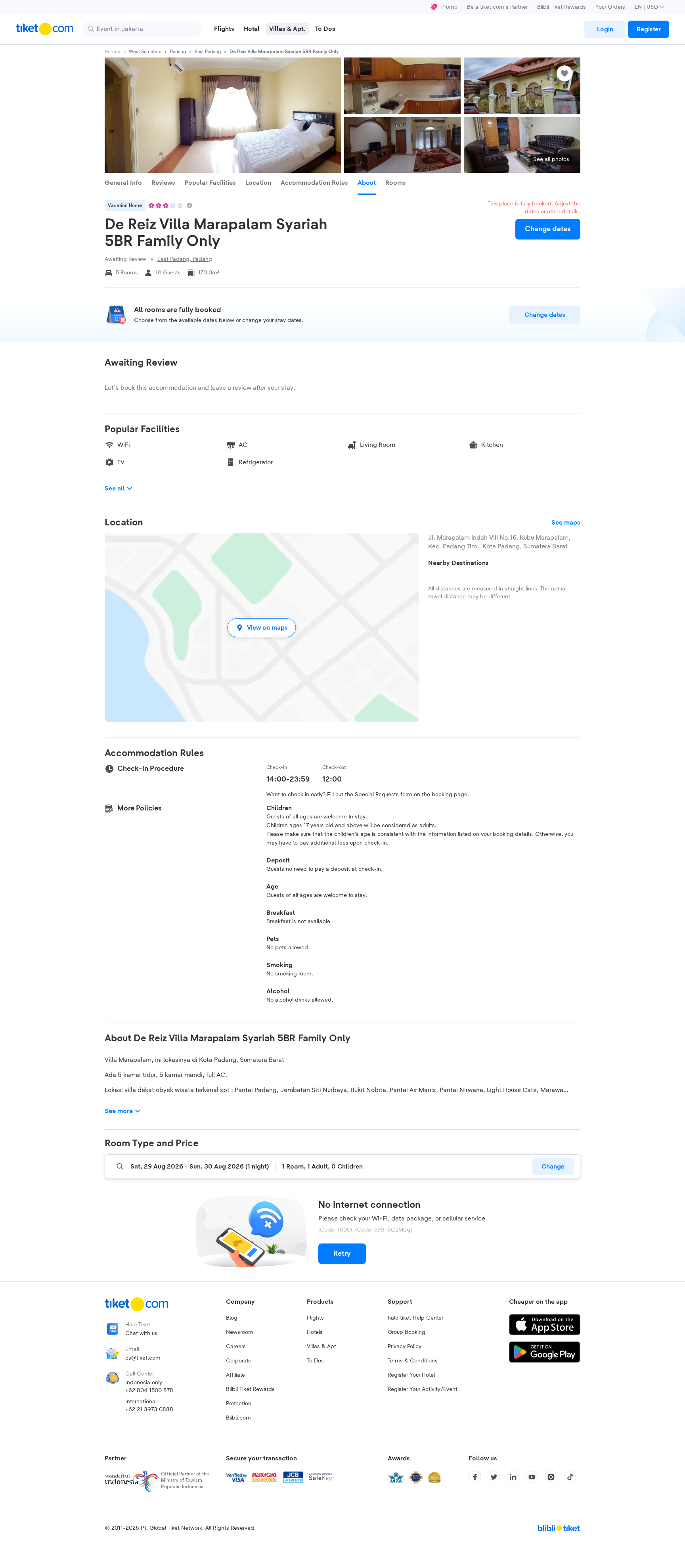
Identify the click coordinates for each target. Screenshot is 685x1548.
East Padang (208, 51)
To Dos (315, 1360)
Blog (231, 1318)
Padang (178, 51)
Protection (238, 1403)
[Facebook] (475, 1477)
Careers (236, 1346)
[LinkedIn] (513, 1477)
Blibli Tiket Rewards (561, 7)
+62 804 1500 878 (149, 1390)
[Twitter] (494, 1477)
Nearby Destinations (458, 563)
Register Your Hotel (411, 1375)
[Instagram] (551, 1477)
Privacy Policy (404, 1346)
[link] (605, 29)
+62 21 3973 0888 (149, 1409)
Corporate (238, 1360)
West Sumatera (145, 51)
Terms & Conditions (413, 1360)
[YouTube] (532, 1477)
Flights (315, 1318)
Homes (112, 51)
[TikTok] (570, 1477)
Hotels (315, 1332)
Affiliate (235, 1375)
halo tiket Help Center (415, 1318)
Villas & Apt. (322, 1346)
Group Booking (406, 1332)
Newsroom (239, 1332)
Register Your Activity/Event (422, 1389)
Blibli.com (238, 1418)
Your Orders (610, 7)
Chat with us (141, 1333)
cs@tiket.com (143, 1358)
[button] (262, 627)
